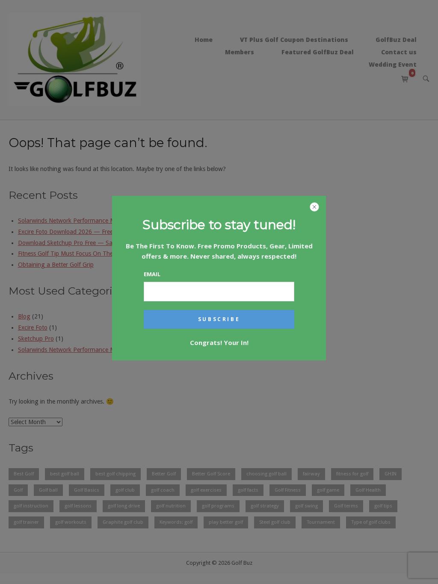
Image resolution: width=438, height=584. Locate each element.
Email (152, 274)
